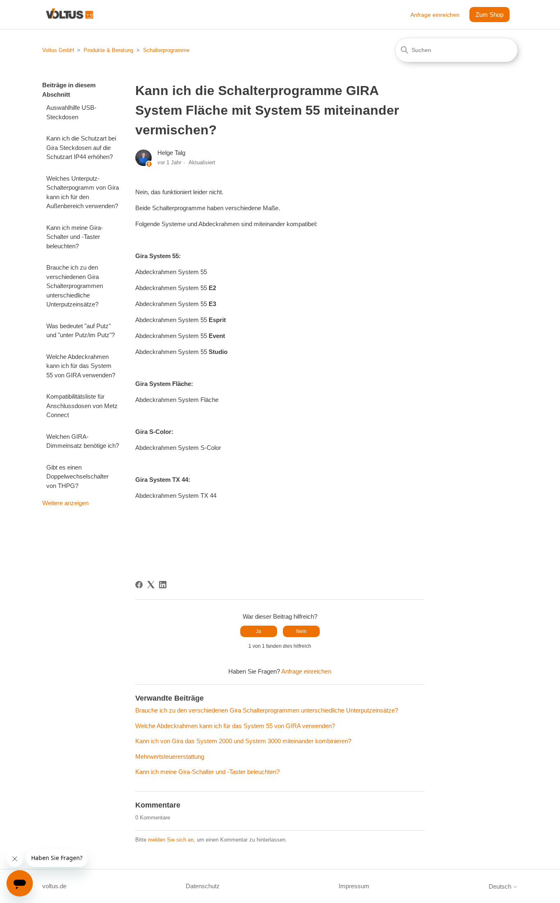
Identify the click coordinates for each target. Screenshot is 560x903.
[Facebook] (139, 584)
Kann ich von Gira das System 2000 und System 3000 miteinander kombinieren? (243, 740)
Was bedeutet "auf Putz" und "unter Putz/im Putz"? (80, 330)
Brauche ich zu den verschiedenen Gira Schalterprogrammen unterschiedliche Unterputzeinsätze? (74, 286)
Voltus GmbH (58, 50)
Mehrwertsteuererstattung (169, 756)
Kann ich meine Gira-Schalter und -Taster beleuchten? (74, 237)
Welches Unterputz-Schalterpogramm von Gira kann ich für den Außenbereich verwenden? (82, 192)
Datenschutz (203, 886)
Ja (258, 631)
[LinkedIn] (162, 584)
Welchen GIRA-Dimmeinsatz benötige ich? (82, 441)
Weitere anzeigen (65, 502)
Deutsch (501, 886)
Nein (301, 631)
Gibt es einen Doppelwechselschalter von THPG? (77, 476)
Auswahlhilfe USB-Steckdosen (71, 112)
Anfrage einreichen (435, 14)
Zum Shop (489, 14)
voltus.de (54, 886)
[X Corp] (151, 584)
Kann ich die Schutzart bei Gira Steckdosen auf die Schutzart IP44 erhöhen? (81, 147)
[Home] (69, 14)
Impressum (354, 886)
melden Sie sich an (170, 840)
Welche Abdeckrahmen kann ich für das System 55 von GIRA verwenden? (80, 366)
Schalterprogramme (166, 50)
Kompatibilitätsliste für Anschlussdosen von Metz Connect (82, 405)
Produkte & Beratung (108, 50)
